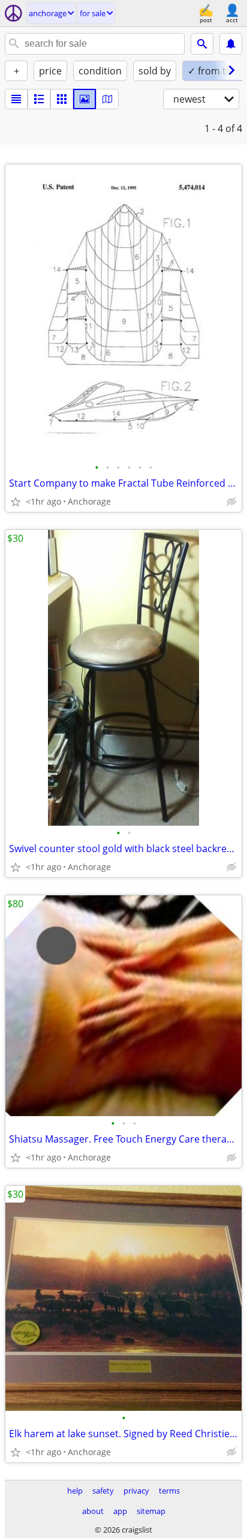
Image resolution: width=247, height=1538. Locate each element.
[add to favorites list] (15, 501)
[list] (16, 99)
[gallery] (84, 99)
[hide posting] (231, 501)
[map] (107, 99)
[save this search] (230, 44)
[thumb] (39, 99)
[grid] (61, 99)
